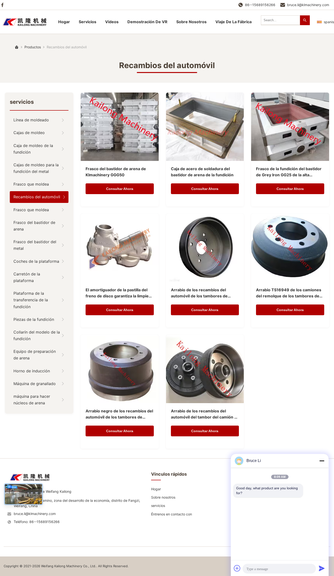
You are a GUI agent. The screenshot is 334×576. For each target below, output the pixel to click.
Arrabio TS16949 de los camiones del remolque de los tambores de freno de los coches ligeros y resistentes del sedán (288, 293)
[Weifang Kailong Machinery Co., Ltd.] (31, 483)
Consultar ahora (119, 189)
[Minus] (322, 461)
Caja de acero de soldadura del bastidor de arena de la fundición (202, 172)
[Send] (322, 568)
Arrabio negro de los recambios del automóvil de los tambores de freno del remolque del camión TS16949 (119, 414)
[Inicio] (27, 22)
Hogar (64, 21)
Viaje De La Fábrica (233, 21)
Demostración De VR (147, 21)
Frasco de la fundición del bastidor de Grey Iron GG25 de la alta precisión (289, 172)
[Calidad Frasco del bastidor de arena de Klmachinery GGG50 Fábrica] (120, 127)
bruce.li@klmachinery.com (308, 5)
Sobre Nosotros (191, 21)
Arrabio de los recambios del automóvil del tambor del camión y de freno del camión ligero (203, 414)
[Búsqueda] (305, 20)
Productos (32, 47)
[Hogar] (17, 47)
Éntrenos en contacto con (171, 514)
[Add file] (237, 568)
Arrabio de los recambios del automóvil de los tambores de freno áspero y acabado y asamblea (205, 293)
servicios (87, 21)
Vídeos (112, 21)
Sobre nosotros (163, 497)
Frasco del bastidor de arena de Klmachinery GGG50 (116, 172)
